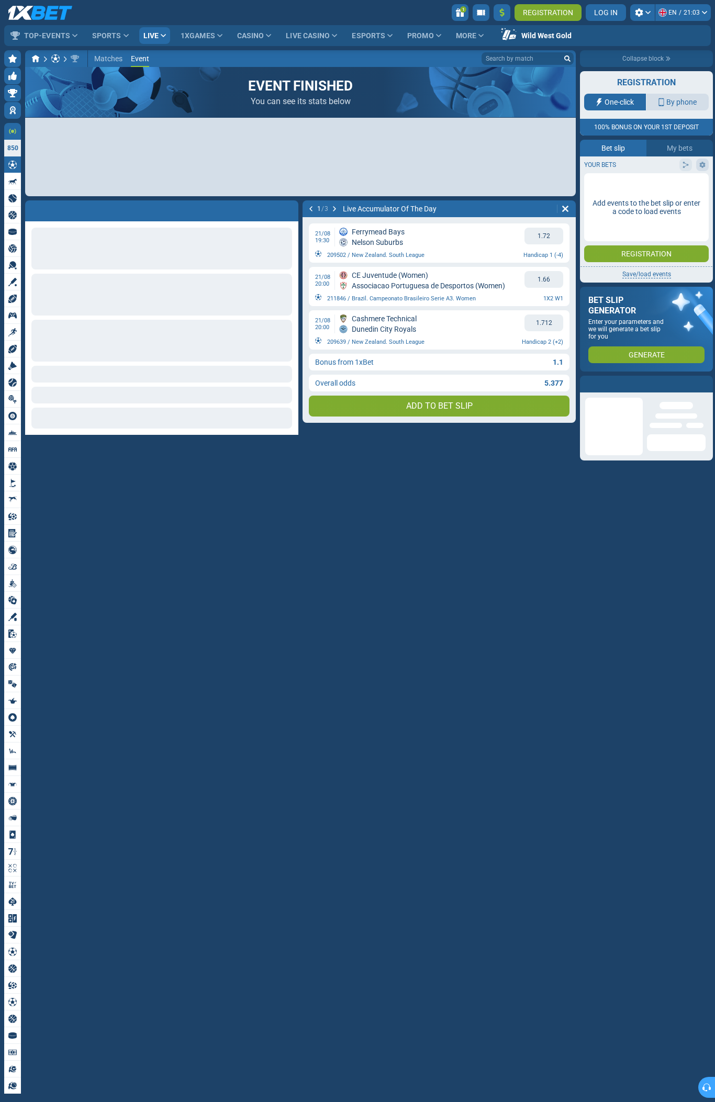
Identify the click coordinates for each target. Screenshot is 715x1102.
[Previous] (311, 209)
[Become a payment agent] (481, 12)
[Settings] (642, 12)
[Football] (55, 58)
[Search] (567, 58)
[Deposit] (502, 12)
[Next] (334, 209)
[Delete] (565, 209)
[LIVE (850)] (35, 58)
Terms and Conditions (651, 207)
